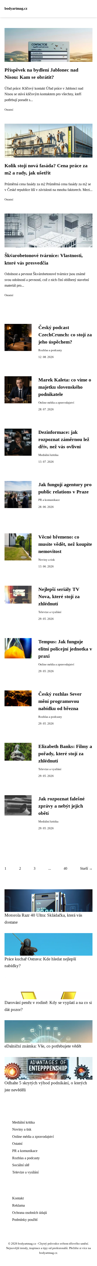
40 (65, 868)
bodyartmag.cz (16, 8)
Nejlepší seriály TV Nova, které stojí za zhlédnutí (59, 597)
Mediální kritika (48, 455)
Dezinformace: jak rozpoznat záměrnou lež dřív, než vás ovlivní (63, 440)
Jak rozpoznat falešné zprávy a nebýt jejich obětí (61, 806)
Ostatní (9, 109)
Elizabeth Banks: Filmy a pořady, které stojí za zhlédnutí (65, 754)
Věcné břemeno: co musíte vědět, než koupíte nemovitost (65, 544)
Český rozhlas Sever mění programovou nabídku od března (60, 701)
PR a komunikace (49, 500)
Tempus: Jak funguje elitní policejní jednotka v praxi (65, 649)
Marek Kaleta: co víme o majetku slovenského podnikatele (64, 387)
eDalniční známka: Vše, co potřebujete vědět (43, 1046)
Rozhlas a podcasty (50, 350)
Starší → (86, 868)
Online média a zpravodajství (56, 402)
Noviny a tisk (46, 559)
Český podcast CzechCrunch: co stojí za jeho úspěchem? (65, 335)
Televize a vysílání (49, 612)
